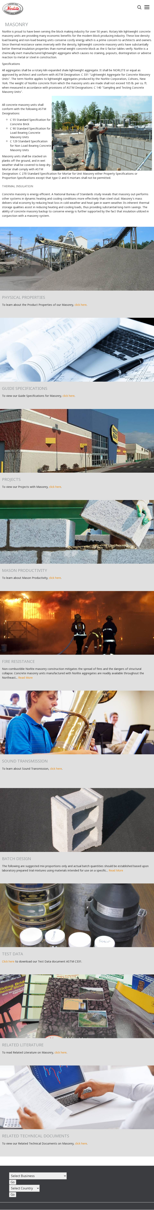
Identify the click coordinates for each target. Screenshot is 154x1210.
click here (81, 305)
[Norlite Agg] (13, 14)
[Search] (139, 7)
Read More (25, 677)
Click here (8, 961)
